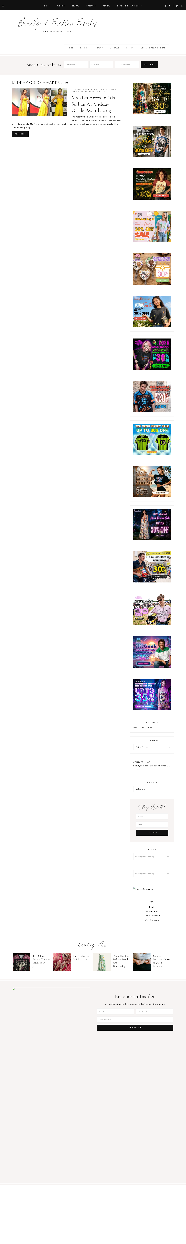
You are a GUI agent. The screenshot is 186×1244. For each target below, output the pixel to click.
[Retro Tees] (152, 199)
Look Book (89, 92)
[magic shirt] (152, 539)
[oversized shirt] (152, 114)
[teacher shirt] (152, 241)
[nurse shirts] (152, 284)
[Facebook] (166, 3)
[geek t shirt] (152, 667)
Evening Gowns (92, 89)
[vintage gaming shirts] (152, 411)
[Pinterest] (173, 3)
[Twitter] (170, 3)
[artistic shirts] (152, 709)
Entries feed (152, 911)
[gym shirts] (152, 496)
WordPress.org (152, 920)
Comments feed (152, 916)
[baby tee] (152, 454)
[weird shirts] (152, 369)
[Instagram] (177, 3)
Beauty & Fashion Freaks (58, 24)
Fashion (104, 89)
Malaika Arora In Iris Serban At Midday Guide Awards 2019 (93, 104)
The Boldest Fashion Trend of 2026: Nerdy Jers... (41, 961)
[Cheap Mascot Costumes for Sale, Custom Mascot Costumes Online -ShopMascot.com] (143, 889)
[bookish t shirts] (152, 326)
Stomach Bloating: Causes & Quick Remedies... (161, 961)
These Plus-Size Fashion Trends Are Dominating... (121, 961)
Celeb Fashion (77, 89)
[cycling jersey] (152, 582)
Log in (152, 907)
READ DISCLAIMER (142, 727)
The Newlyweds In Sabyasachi (81, 957)
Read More (20, 134)
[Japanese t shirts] (152, 156)
